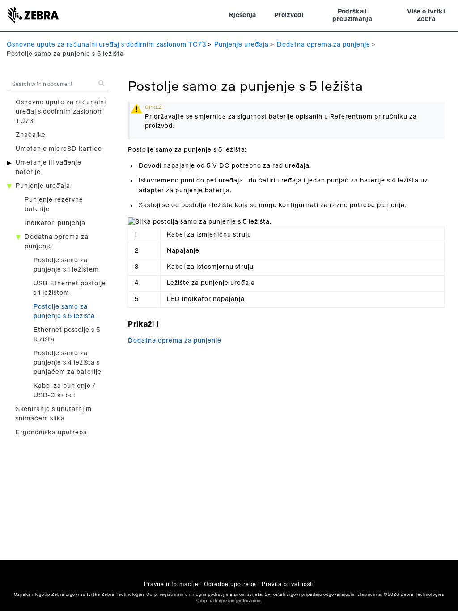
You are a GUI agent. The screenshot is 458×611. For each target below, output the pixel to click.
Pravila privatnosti (288, 584)
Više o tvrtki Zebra (426, 15)
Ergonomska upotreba (51, 432)
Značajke (31, 135)
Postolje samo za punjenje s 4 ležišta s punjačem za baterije (68, 362)
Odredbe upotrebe (230, 584)
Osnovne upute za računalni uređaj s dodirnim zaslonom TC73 (106, 45)
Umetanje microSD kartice (59, 149)
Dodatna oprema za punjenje (323, 45)
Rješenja (242, 15)
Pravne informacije (171, 584)
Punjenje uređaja (241, 45)
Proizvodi (289, 15)
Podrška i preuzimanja (352, 15)
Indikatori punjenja (55, 223)
